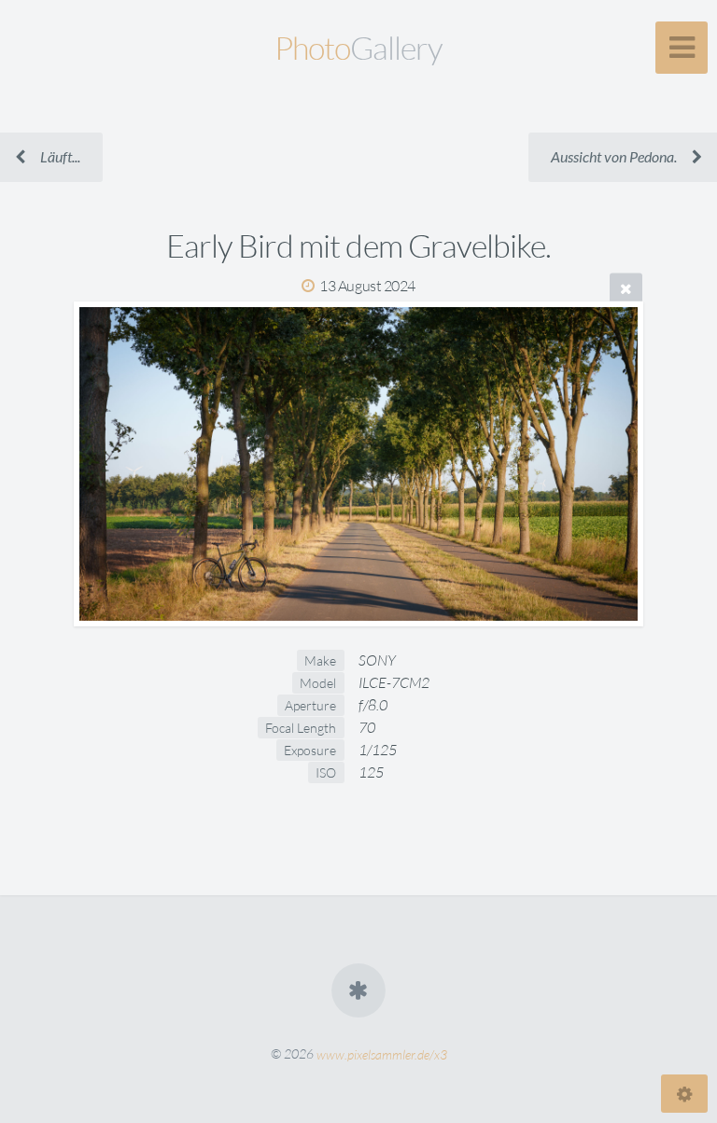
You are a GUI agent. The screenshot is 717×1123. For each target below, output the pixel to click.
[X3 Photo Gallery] (358, 990)
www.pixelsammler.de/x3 (381, 1053)
